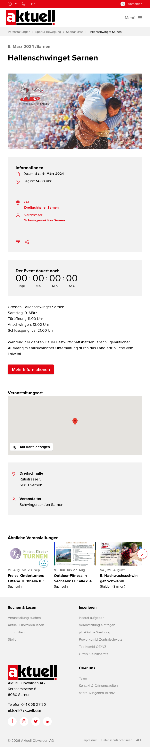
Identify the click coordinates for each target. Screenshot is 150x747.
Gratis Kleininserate (93, 653)
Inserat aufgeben (91, 617)
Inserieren (88, 607)
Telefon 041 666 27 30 (27, 704)
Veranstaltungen (19, 32)
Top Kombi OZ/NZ (92, 646)
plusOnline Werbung (94, 632)
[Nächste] (142, 554)
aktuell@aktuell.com (25, 710)
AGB (139, 740)
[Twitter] (35, 721)
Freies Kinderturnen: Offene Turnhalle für (28, 578)
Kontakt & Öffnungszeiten (98, 685)
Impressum (90, 740)
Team (83, 678)
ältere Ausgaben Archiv (97, 692)
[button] (75, 422)
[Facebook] (12, 721)
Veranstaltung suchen (24, 617)
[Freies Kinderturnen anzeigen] (29, 554)
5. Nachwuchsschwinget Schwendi (119, 578)
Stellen (13, 639)
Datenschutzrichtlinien (116, 740)
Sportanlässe (74, 32)
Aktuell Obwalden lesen (26, 624)
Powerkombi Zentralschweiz (100, 639)
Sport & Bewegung (48, 32)
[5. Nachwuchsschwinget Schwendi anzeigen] (121, 554)
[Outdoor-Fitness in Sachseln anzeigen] (75, 554)
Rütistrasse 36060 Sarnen (31, 479)
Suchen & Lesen (22, 607)
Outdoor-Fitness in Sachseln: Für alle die (74, 578)
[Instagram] (24, 721)
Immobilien (16, 632)
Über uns (87, 668)
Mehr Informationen (31, 369)
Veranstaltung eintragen (97, 624)
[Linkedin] (47, 721)
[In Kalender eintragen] (18, 241)
